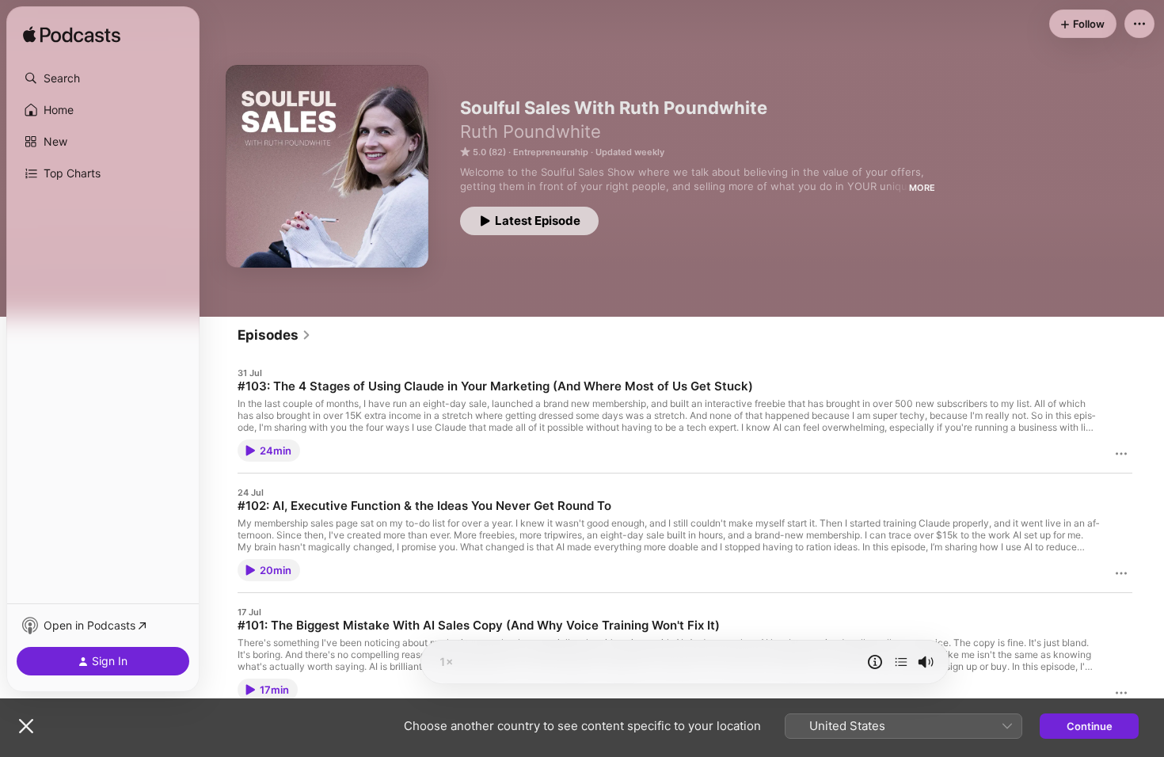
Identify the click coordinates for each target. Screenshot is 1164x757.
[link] (274, 335)
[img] (71, 36)
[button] (102, 78)
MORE (922, 187)
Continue (1090, 726)
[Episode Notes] (874, 662)
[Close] (26, 726)
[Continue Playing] (901, 662)
